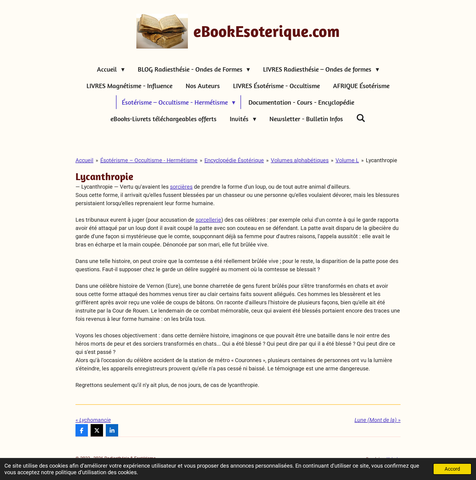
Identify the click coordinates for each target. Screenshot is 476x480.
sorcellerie (208, 219)
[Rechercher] (361, 118)
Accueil (84, 160)
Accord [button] (452, 469)
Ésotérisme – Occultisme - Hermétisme (149, 160)
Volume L (347, 160)
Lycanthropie (381, 160)
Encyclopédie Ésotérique (234, 160)
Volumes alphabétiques (300, 160)
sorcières (181, 186)
